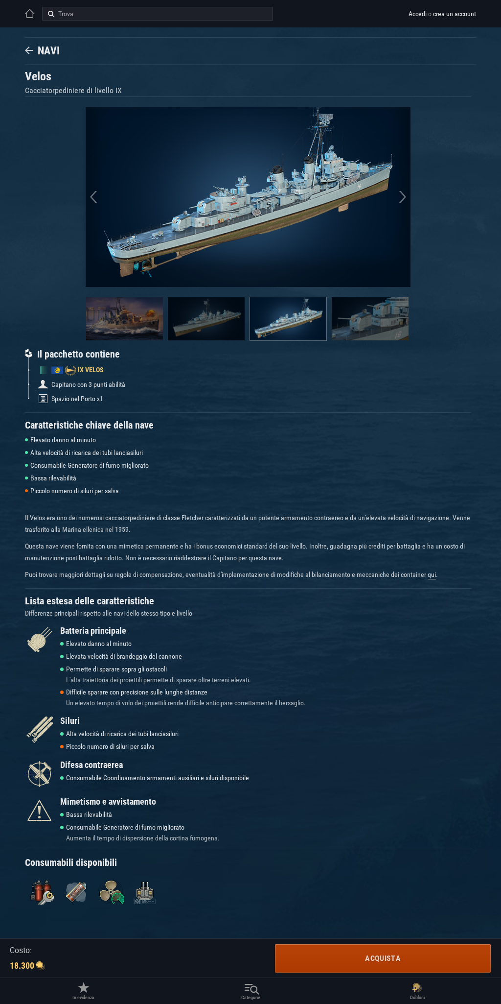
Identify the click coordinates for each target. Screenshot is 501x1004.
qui (432, 574)
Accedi (418, 14)
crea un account (454, 14)
